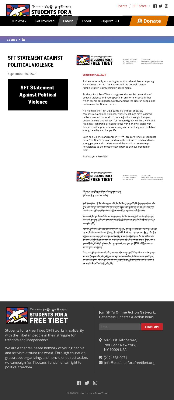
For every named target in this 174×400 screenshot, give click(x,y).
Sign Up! (152, 327)
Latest (12, 40)
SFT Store (140, 6)
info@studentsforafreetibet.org (129, 362)
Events (122, 6)
